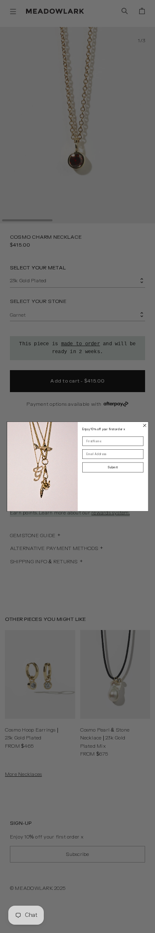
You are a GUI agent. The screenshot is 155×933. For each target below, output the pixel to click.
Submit (113, 467)
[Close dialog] (144, 425)
